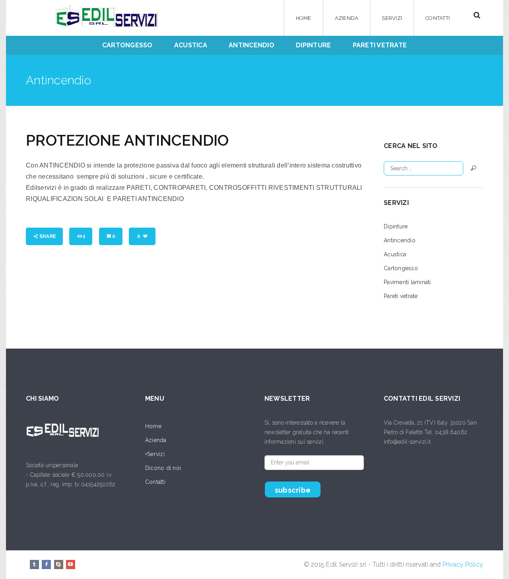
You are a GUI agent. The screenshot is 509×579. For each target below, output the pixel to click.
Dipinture (396, 226)
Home (303, 18)
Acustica (395, 254)
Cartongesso (401, 268)
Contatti (437, 18)
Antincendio (400, 240)
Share (47, 236)
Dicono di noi (163, 468)
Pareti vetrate (401, 296)
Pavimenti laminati (407, 282)
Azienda (347, 18)
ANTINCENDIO (251, 45)
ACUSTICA (190, 45)
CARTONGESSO (127, 45)
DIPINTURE (313, 45)
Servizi (392, 18)
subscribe (293, 490)
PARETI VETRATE (380, 45)
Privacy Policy (463, 564)
